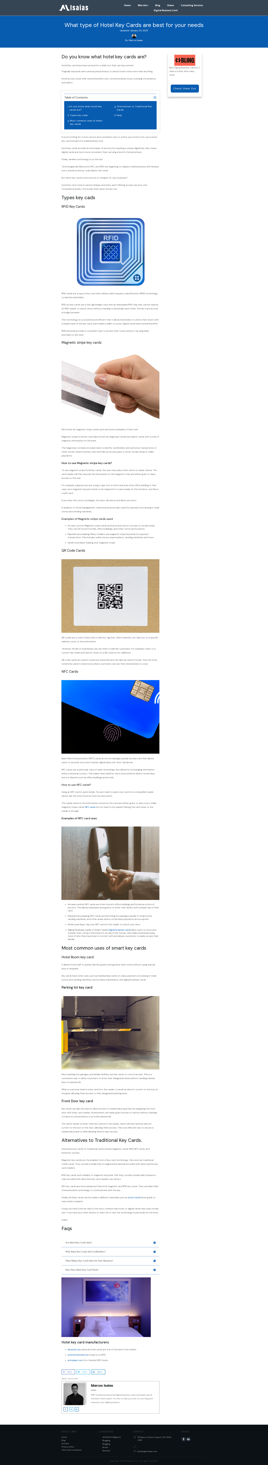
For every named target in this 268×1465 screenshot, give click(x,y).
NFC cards (90, 807)
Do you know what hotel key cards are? (85, 108)
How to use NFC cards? (76, 785)
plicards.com (74, 1349)
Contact (65, 1443)
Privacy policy (68, 1446)
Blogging (106, 1440)
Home (64, 1437)
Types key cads (79, 115)
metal (137, 1197)
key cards (125, 57)
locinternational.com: (78, 1354)
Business (106, 1450)
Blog (63, 1440)
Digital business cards (120, 929)
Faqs (119, 115)
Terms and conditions (72, 1450)
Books (105, 1447)
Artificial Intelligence (111, 1437)
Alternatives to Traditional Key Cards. (134, 108)
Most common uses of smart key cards (86, 122)
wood (131, 1197)
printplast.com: (76, 1360)
